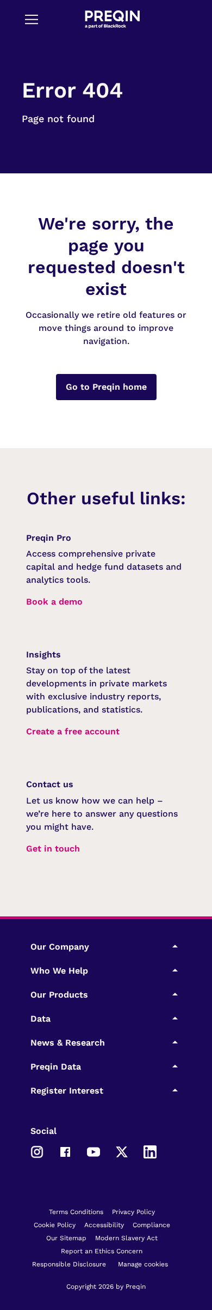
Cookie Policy (55, 1225)
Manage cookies (143, 1264)
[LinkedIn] (150, 1150)
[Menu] (31, 19)
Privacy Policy (133, 1212)
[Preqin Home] (112, 19)
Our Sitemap (66, 1238)
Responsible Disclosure (69, 1264)
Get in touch (53, 848)
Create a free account (73, 731)
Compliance (151, 1225)
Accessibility (104, 1225)
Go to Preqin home (106, 387)
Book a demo (54, 601)
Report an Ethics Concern (101, 1251)
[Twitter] (121, 1150)
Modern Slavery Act (126, 1238)
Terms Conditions (76, 1212)
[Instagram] (36, 1150)
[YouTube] (93, 1150)
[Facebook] (65, 1150)
